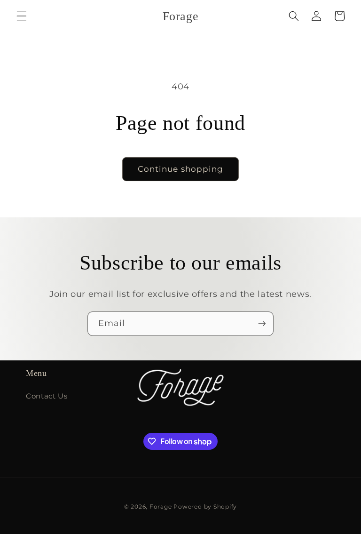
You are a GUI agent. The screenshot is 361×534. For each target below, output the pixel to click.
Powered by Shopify (205, 506)
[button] (21, 16)
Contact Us (47, 395)
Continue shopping (181, 169)
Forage (160, 506)
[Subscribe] (262, 323)
